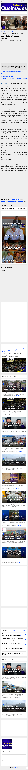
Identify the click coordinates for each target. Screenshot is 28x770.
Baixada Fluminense (12, 31)
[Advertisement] (12, 52)
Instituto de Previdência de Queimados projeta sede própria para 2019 (12, 224)
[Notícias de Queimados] (14, 10)
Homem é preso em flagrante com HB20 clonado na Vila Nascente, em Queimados (13, 517)
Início (1, 31)
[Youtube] (3, 1)
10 (4, 549)
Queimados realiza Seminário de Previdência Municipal (14, 78)
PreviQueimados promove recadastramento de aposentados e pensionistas (12, 235)
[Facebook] (1, 1)
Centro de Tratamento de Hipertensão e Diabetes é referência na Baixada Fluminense (13, 462)
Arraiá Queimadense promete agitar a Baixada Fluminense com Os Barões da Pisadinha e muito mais (13, 425)
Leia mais (17, 395)
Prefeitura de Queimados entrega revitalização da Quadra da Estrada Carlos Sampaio (13, 443)
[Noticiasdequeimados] (7, 1)
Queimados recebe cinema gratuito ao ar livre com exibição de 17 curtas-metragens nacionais (13, 350)
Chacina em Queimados (10, 482)
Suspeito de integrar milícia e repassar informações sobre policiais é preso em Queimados (12, 388)
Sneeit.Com (16, 767)
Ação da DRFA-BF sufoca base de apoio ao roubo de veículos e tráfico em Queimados (13, 499)
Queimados (6, 31)
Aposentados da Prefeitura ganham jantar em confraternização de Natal (13, 248)
